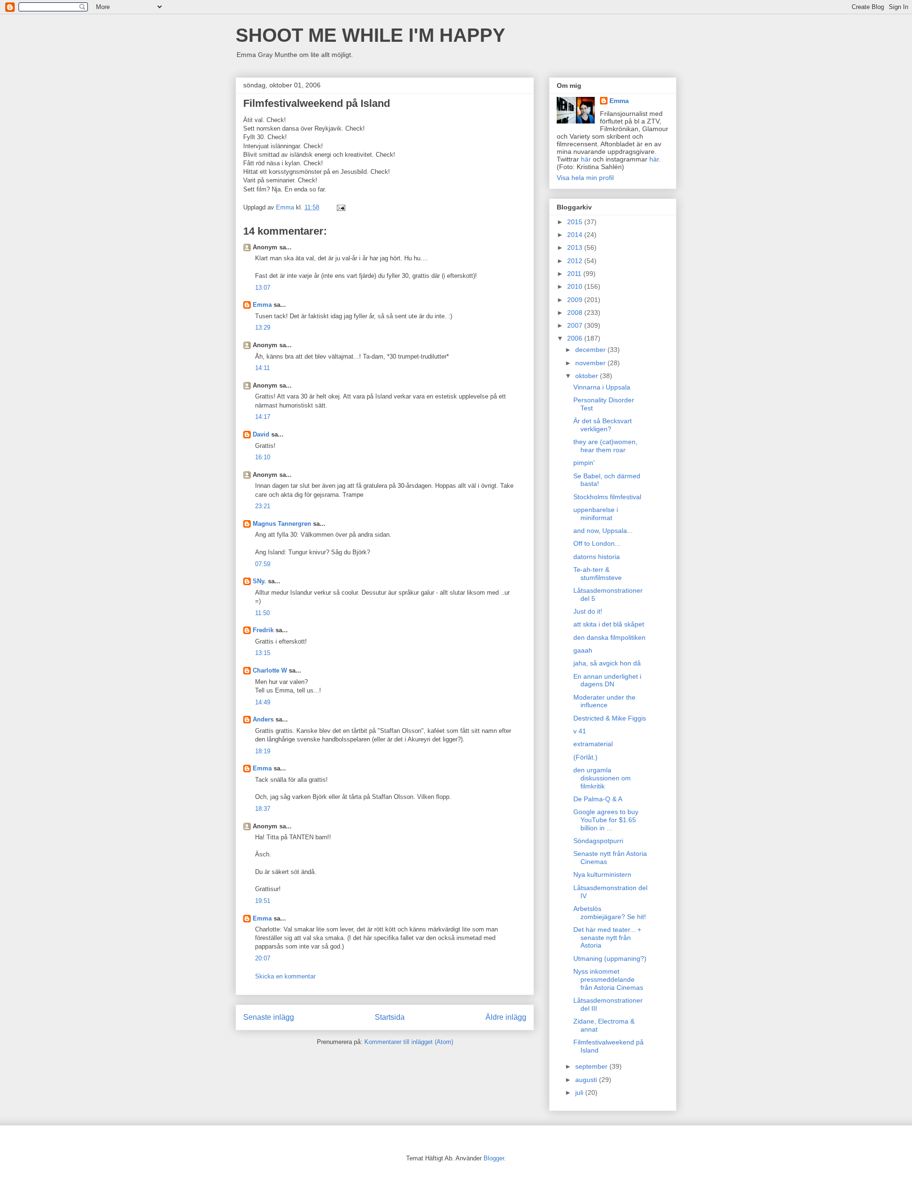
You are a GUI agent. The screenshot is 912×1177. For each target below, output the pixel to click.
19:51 (262, 900)
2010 (575, 286)
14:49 (262, 702)
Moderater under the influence (604, 701)
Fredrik (263, 630)
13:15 (262, 652)
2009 (575, 300)
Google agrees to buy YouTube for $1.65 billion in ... (605, 820)
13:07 (262, 287)
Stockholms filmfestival (607, 497)
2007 (575, 325)
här (586, 159)
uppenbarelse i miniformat (595, 514)
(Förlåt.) (585, 757)
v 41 (579, 731)
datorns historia (596, 556)
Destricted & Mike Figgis (609, 718)
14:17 (262, 416)
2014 (575, 234)
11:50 (262, 613)
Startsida (390, 1017)
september (592, 1066)
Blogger (494, 1158)
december (591, 349)
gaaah (582, 650)
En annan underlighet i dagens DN (607, 680)
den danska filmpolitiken (609, 637)
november (591, 363)
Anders (263, 719)
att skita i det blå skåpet (608, 624)
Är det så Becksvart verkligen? (602, 425)
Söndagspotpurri (598, 841)
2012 (575, 261)
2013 (575, 247)
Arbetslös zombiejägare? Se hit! (609, 913)
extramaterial (593, 744)
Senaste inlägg (268, 1017)
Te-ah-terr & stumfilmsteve (597, 573)
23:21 (262, 506)
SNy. (259, 581)
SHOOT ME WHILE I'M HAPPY (370, 35)
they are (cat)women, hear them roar (605, 446)
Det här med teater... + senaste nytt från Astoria (607, 937)
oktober (587, 376)
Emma (262, 304)
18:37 (262, 808)
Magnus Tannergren (282, 523)
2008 (575, 312)
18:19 (262, 751)
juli (580, 1092)
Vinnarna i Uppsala (601, 387)
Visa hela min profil (585, 177)
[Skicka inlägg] (340, 207)
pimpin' (584, 462)
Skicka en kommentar (285, 976)
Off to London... (596, 543)
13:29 (262, 327)
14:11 (262, 367)
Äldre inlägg (505, 1017)
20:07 (262, 958)
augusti (587, 1079)
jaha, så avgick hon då (607, 663)
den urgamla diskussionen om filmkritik (602, 778)
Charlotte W (270, 670)
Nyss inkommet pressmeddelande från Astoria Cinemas (608, 979)
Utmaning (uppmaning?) (609, 958)
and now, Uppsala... (603, 530)
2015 (575, 222)
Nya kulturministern (602, 874)
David (261, 434)
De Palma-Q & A (597, 799)
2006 (575, 338)
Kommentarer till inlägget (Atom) (408, 1041)
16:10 (262, 457)
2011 (575, 273)
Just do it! (587, 611)
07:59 (262, 564)
